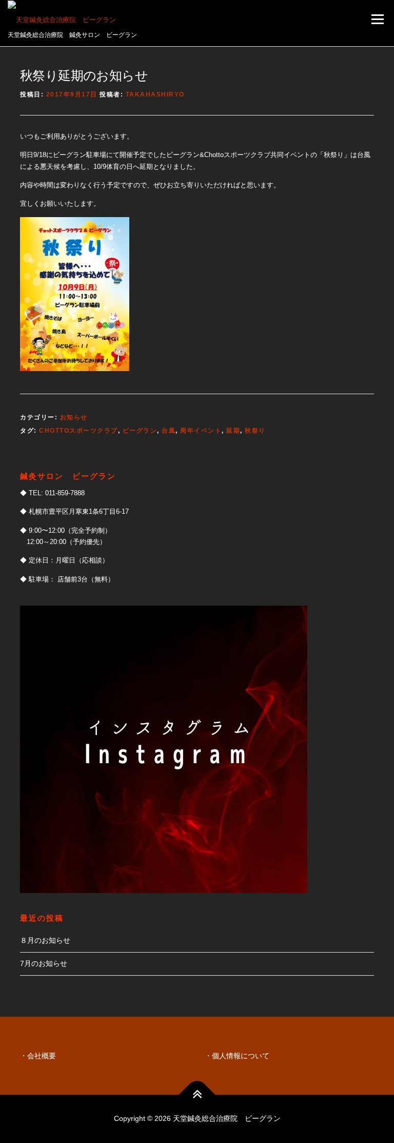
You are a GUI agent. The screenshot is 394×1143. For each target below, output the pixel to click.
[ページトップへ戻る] (197, 1095)
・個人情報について (237, 1056)
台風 (168, 430)
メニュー (377, 19)
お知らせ (74, 417)
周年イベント (201, 430)
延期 (233, 430)
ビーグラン (140, 430)
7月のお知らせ (43, 963)
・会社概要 (38, 1056)
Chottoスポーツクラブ (78, 430)
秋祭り (255, 430)
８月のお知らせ (45, 940)
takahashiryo (155, 94)
